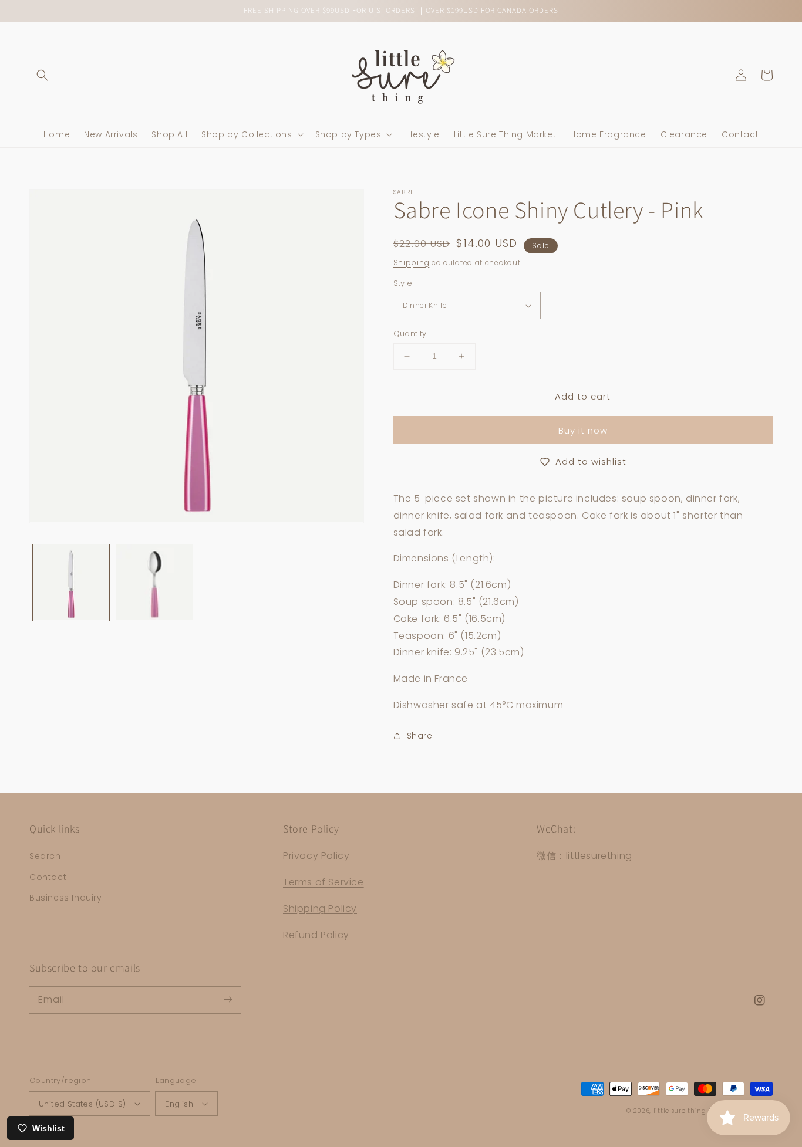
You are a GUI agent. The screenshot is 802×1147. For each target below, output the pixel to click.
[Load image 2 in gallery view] (154, 582)
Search (45, 856)
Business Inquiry (65, 898)
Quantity (410, 333)
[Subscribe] (228, 1000)
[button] (42, 75)
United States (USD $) (82, 1103)
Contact (47, 877)
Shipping (411, 263)
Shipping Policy (320, 908)
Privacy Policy (316, 855)
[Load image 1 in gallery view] (71, 582)
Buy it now (583, 430)
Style (403, 283)
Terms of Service (323, 882)
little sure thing (679, 1111)
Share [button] (420, 736)
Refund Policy (316, 935)
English (179, 1103)
